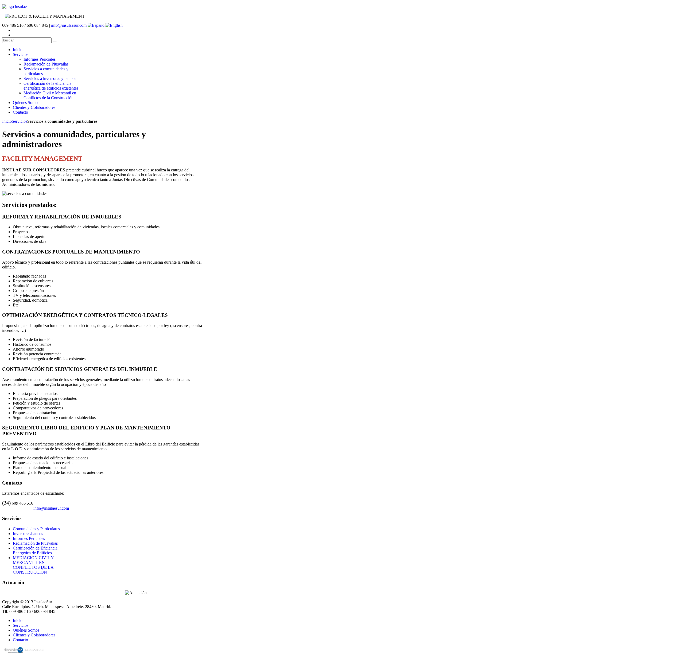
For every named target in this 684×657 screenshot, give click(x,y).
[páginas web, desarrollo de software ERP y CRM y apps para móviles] (13, 650)
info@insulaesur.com (69, 25)
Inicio (7, 121)
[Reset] (55, 41)
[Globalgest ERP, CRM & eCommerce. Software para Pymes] (34, 650)
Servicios (19, 121)
